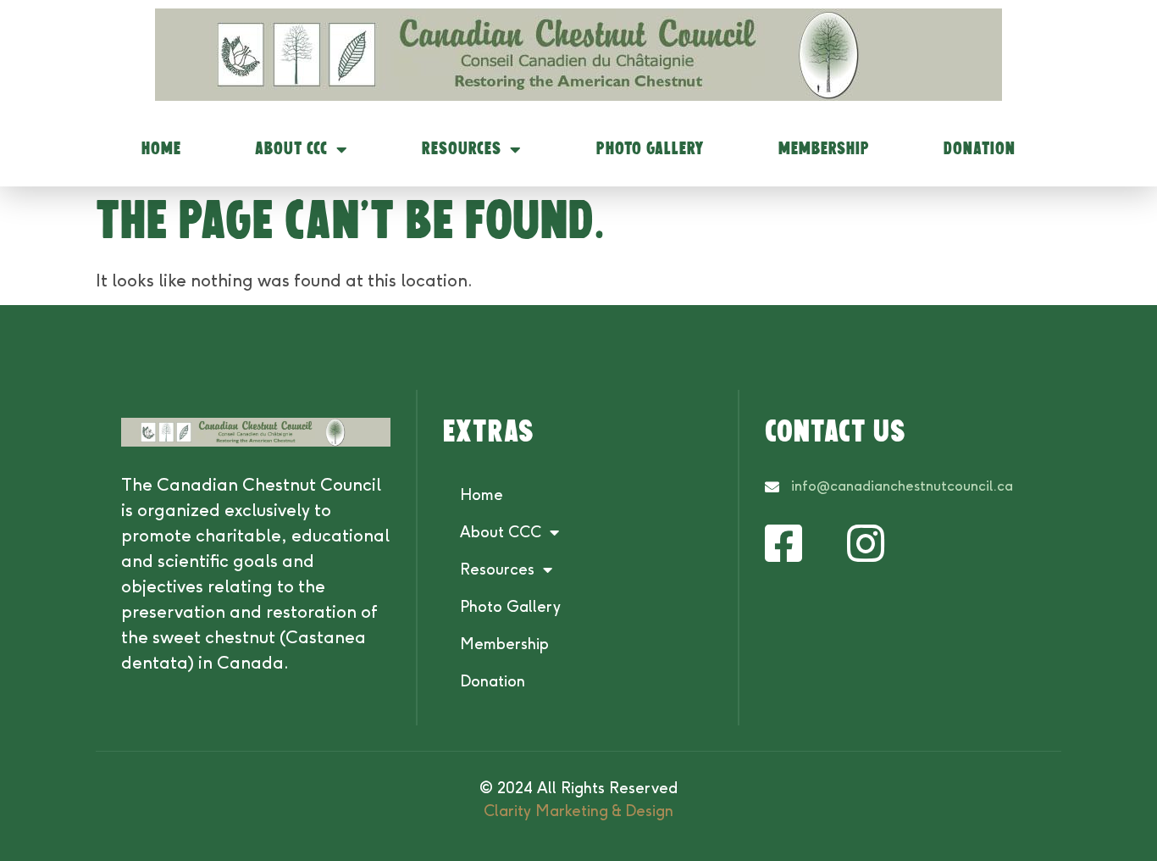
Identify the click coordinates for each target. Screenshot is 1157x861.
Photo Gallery (650, 150)
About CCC (291, 150)
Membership (824, 150)
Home (161, 150)
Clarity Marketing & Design (578, 811)
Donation (980, 150)
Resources (461, 150)
